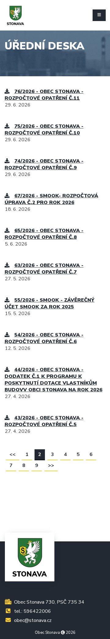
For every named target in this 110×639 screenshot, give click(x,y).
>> (51, 465)
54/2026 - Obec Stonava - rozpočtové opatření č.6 (44, 338)
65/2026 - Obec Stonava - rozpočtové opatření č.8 (44, 234)
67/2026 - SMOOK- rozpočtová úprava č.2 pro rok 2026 (51, 199)
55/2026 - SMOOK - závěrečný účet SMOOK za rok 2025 (49, 303)
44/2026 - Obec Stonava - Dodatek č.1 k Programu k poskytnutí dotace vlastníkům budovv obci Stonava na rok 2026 (53, 379)
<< (12, 454)
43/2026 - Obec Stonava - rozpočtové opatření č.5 (44, 421)
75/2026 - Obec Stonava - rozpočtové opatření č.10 (44, 129)
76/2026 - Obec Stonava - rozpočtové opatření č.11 (44, 95)
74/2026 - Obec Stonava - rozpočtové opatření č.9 (44, 164)
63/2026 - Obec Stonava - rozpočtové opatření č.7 (44, 268)
